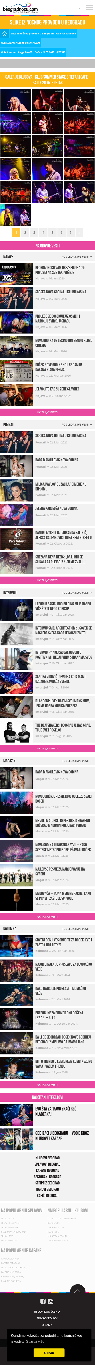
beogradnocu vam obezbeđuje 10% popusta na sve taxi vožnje (60, 270)
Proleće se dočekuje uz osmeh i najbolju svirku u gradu (57, 318)
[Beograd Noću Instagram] (50, 1301)
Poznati (41, 442)
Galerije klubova (66, 33)
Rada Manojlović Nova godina (56, 459)
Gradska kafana (10, 1258)
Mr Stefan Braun (57, 1236)
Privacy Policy (47, 1318)
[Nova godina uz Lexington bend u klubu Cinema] (16, 346)
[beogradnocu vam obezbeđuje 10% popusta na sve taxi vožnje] (16, 273)
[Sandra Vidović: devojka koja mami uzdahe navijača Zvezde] (16, 683)
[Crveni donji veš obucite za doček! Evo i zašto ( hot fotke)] (16, 946)
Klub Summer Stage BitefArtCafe (20, 42)
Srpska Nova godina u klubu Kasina (60, 291)
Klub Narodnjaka (11, 1280)
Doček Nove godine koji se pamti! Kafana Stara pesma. (58, 367)
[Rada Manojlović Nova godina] (16, 466)
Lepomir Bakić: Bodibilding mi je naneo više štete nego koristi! (63, 606)
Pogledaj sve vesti (76, 256)
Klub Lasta (53, 1222)
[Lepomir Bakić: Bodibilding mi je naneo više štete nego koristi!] (16, 610)
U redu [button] (49, 1353)
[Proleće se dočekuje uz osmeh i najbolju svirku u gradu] (16, 322)
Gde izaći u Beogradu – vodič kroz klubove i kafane (62, 1135)
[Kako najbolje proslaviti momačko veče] (16, 994)
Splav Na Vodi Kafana (13, 1267)
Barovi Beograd (47, 1189)
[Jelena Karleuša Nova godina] (16, 514)
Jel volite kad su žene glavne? (57, 388)
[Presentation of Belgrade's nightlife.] (21, 7)
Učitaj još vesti (47, 412)
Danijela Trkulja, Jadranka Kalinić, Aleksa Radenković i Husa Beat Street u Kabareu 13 (63, 537)
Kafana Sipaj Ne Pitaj (12, 1276)
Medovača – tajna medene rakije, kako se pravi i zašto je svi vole (63, 896)
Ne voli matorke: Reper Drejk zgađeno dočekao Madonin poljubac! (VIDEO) (62, 823)
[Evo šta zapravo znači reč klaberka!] (16, 1114)
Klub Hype (53, 1231)
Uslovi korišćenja (47, 1312)
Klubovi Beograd (48, 1157)
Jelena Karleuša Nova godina (56, 508)
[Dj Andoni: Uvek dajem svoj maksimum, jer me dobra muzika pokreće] (16, 707)
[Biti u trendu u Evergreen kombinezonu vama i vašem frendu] (16, 1067)
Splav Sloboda (9, 1227)
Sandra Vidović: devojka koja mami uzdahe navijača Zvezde (60, 679)
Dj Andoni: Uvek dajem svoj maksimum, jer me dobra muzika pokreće (62, 703)
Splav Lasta (7, 1218)
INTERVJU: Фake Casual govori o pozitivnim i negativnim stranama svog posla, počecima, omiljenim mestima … (63, 657)
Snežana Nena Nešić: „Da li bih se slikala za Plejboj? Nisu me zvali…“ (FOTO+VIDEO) (60, 561)
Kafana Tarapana (10, 1263)
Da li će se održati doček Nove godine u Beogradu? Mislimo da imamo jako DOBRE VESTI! (63, 1042)
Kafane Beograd (47, 1170)
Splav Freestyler (10, 1222)
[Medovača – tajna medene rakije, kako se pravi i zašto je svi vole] (16, 899)
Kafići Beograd (47, 1195)
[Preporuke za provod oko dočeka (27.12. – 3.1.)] (16, 1019)
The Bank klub (56, 1227)
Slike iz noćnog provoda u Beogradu (32, 33)
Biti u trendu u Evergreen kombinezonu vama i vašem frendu (63, 1064)
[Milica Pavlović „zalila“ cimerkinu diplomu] (16, 490)
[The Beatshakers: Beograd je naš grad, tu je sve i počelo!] (16, 731)
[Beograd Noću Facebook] (43, 1301)
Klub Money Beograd (13, 1231)
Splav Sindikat (9, 1240)
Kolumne (42, 951)
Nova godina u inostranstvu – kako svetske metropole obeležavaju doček (63, 847)
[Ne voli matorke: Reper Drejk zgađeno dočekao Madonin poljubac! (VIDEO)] (16, 826)
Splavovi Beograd (47, 1164)
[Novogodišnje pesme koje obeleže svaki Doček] (16, 802)
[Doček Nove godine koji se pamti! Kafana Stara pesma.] (16, 370)
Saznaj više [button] (35, 1341)
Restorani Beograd (47, 1176)
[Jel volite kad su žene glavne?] (16, 395)
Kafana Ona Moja (11, 1271)
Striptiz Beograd (47, 1182)
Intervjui (42, 615)
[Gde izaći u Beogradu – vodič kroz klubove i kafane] (16, 1139)
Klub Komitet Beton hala (62, 1218)
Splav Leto (7, 1236)
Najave (40, 278)
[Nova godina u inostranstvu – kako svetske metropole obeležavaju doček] (16, 850)
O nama (47, 1325)
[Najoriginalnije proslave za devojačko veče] (16, 970)
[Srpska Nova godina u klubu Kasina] (16, 298)
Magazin (41, 779)
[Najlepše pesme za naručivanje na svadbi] (16, 875)
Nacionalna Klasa (58, 1240)
